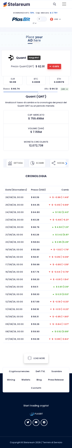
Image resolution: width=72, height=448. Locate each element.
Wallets (25, 379)
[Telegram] (44, 422)
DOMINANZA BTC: (21, 12)
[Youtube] (36, 422)
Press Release (56, 379)
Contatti (36, 388)
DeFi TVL (40, 371)
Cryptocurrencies (19, 371)
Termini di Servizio (52, 442)
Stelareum (29, 442)
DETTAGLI (18, 163)
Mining (11, 379)
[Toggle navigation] (64, 4)
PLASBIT (38, 413)
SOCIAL (60, 163)
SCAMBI (39, 163)
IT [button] (33, 23)
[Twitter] (28, 422)
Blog (39, 379)
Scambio (56, 371)
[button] (21, 19)
